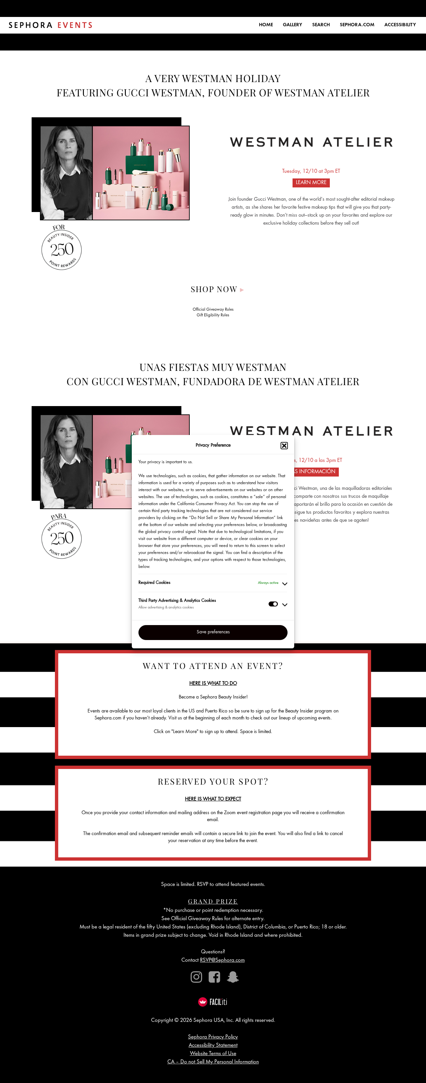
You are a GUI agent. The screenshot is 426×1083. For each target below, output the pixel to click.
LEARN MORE (311, 183)
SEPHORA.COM (357, 25)
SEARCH (321, 25)
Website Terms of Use (213, 1054)
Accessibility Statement (213, 1045)
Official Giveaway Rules (213, 310)
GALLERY (292, 25)
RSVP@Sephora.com (222, 960)
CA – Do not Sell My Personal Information (213, 1062)
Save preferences (213, 632)
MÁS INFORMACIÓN (311, 472)
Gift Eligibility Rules (213, 315)
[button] (284, 445)
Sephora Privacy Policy (213, 1037)
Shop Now (218, 288)
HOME (266, 25)
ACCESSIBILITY (400, 25)
